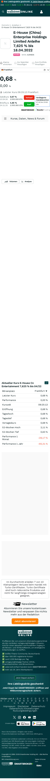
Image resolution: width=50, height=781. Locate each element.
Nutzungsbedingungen (25, 710)
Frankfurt (40, 391)
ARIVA (36, 734)
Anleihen (15, 25)
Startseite (5, 25)
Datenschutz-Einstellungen (24, 708)
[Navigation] (3, 12)
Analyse (28, 181)
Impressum (9, 706)
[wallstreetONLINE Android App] (39, 725)
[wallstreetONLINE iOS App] (23, 725)
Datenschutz (38, 706)
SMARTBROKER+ (40, 667)
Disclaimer (23, 706)
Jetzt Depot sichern (25, 678)
